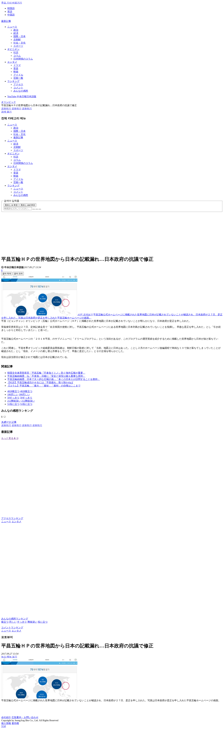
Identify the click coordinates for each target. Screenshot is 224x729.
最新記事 (6, 21)
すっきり (22, 622)
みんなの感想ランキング (14, 618)
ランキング (13, 81)
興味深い (32, 622)
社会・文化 (19, 42)
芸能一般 (18, 78)
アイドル (18, 75)
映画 (15, 71)
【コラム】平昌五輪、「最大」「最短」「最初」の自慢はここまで (43, 385)
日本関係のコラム (23, 58)
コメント (18, 87)
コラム (17, 55)
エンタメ (12, 62)
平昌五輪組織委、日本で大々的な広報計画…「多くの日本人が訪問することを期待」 (53, 379)
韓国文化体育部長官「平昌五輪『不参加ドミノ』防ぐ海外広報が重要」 (46, 373)
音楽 (15, 68)
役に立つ (43, 622)
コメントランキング (12, 627)
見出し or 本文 (11, 205)
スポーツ (18, 46)
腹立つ (5, 622)
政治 (15, 30)
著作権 (15, 723)
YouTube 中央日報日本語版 (21, 96)
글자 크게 (18, 273)
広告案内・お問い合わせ (25, 717)
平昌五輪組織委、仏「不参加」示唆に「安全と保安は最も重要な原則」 (46, 376)
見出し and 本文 (28, 205)
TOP (3, 726)
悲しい (12, 622)
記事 (8, 422)
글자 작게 (6, 273)
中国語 (11, 14)
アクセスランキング (12, 518)
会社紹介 (6, 717)
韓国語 (11, 8)
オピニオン (13, 49)
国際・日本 (19, 36)
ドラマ (17, 65)
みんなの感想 (20, 91)
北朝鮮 (17, 39)
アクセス (18, 84)
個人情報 (6, 723)
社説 (15, 52)
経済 (15, 33)
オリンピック (8, 102)
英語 (9, 11)
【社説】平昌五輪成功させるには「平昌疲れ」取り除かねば (40, 382)
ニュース (12, 26)
